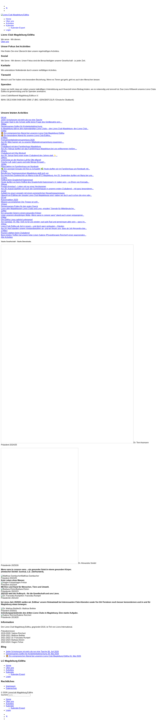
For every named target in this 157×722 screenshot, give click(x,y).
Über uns (10, 21)
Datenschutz (11, 688)
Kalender (10, 26)
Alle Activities (7, 237)
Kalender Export (18, 28)
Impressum (10, 686)
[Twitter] (7, 8)
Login (8, 30)
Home (8, 19)
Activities (10, 23)
